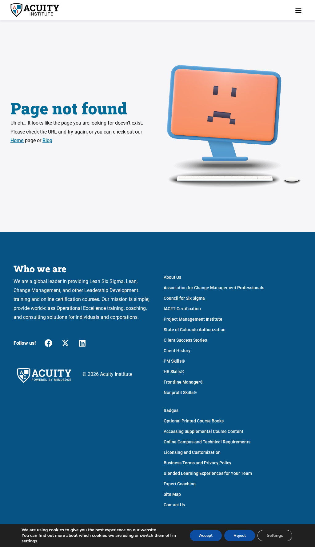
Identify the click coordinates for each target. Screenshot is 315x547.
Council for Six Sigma (184, 298)
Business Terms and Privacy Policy (197, 462)
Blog (47, 140)
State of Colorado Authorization (194, 329)
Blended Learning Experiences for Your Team (208, 473)
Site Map (172, 494)
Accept (206, 535)
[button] (298, 10)
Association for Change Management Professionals (214, 287)
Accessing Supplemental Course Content (203, 431)
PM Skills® (174, 361)
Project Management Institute (193, 319)
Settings (275, 535)
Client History (177, 350)
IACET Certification (182, 308)
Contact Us (174, 504)
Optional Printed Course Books (194, 420)
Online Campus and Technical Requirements (207, 441)
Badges (171, 410)
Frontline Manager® (183, 382)
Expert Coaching (180, 483)
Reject (239, 535)
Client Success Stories (185, 340)
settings (29, 541)
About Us (172, 277)
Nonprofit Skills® (180, 392)
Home (17, 140)
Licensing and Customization (192, 452)
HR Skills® (174, 371)
